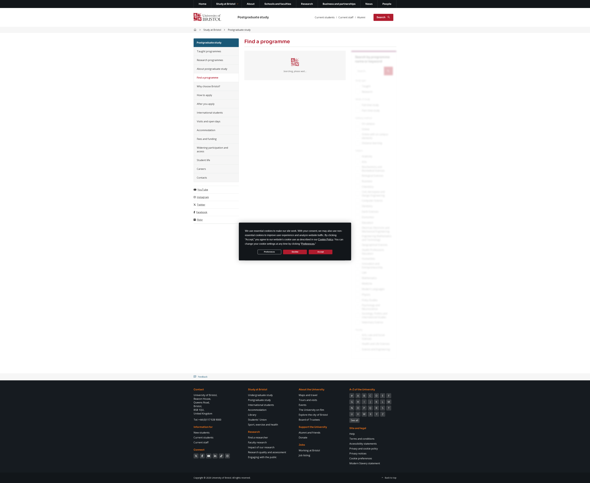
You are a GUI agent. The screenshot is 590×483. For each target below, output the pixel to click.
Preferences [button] (308, 243)
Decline (295, 252)
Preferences (269, 252)
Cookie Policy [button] (325, 239)
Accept (320, 252)
